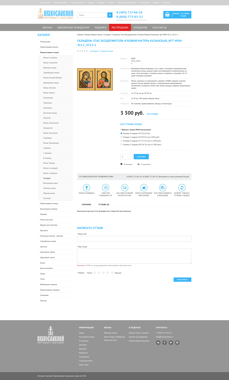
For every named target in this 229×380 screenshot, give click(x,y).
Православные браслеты (139, 341)
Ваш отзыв (82, 246)
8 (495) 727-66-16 (129, 12)
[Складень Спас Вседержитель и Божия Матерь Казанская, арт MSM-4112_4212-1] (95, 79)
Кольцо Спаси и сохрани (139, 333)
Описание (86, 204)
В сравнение (146, 164)
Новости (166, 2)
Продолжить (182, 280)
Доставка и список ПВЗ (126, 2)
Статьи (111, 2)
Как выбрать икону (86, 337)
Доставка (83, 345)
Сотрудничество (60, 2)
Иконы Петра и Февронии (114, 337)
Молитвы (101, 2)
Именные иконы (110, 333)
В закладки (128, 164)
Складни (107, 34)
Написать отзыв (107, 51)
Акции (81, 333)
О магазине (144, 2)
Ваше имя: (82, 234)
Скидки (90, 2)
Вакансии (82, 349)
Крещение (83, 353)
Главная (80, 34)
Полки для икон (110, 340)
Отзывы (156, 2)
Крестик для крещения (138, 337)
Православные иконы (93, 34)
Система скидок (77, 2)
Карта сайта (84, 365)
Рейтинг (81, 273)
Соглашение (84, 357)
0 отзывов (94, 51)
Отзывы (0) (103, 204)
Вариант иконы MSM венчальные (136, 129)
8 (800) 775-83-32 (129, 17)
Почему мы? (45, 2)
